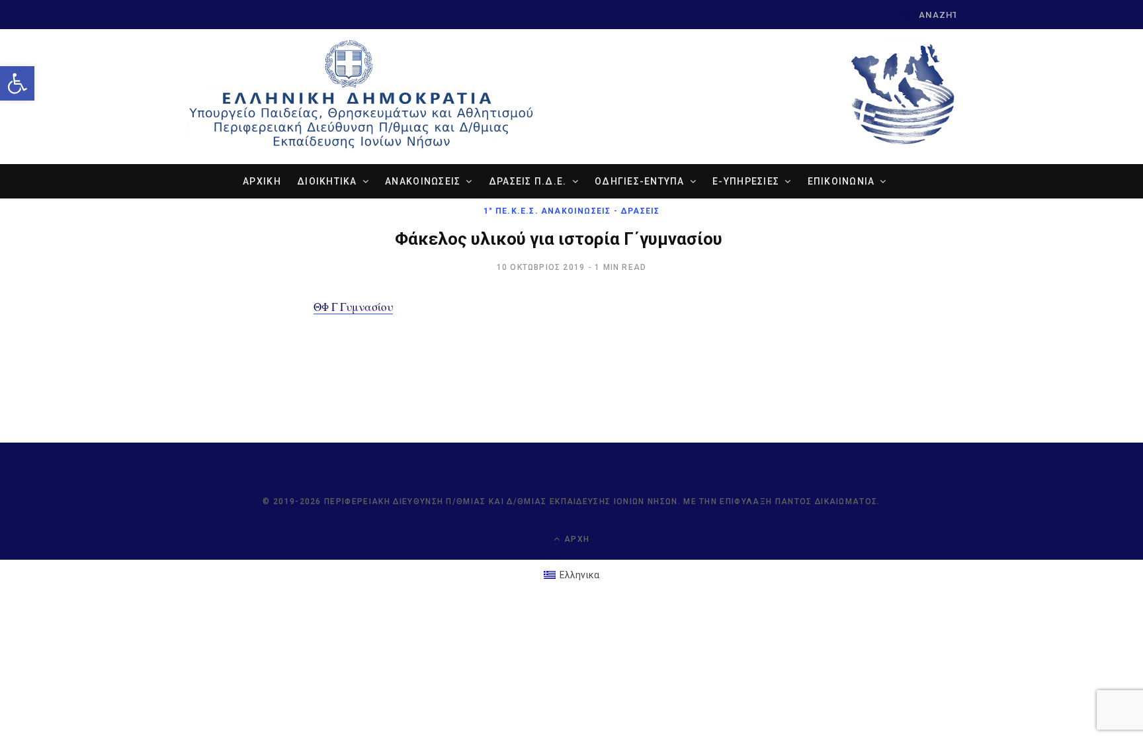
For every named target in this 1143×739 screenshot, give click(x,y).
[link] (17, 83)
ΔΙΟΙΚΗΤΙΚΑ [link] (327, 181)
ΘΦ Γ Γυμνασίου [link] (353, 306)
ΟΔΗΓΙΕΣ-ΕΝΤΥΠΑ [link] (640, 181)
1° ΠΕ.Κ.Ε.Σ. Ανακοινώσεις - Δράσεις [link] (572, 211)
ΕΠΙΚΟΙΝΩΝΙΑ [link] (841, 181)
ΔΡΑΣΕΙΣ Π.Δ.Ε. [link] (528, 181)
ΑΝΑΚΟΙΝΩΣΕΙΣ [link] (422, 181)
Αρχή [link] (575, 539)
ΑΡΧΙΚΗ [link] (262, 181)
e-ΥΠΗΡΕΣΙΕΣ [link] (745, 181)
